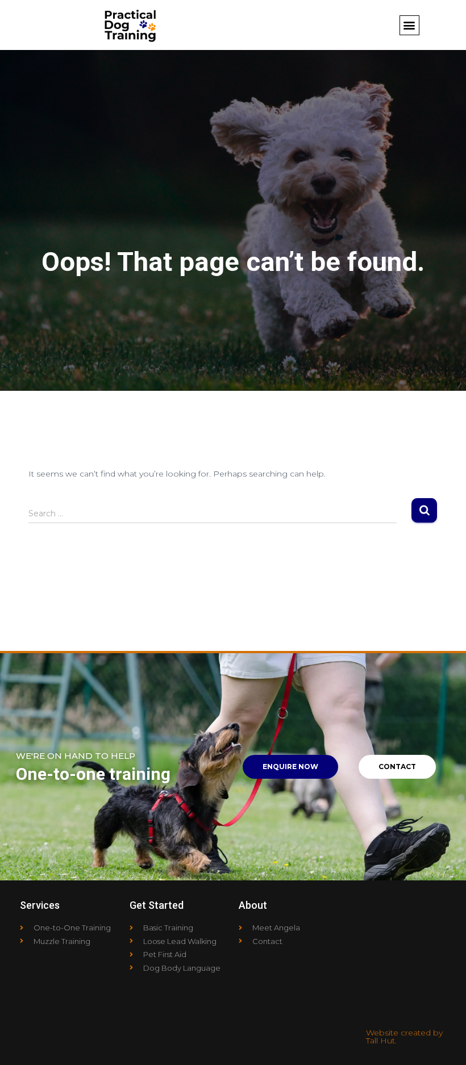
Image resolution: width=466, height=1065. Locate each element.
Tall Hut (380, 1040)
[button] (409, 25)
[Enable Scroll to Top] (443, 1042)
